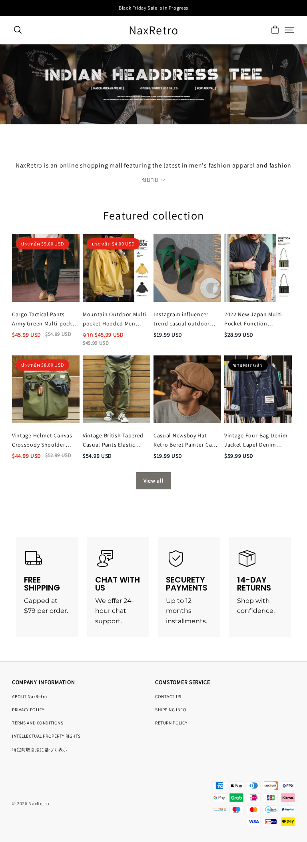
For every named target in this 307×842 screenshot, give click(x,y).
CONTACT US (168, 696)
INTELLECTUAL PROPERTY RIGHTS (46, 736)
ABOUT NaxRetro (29, 696)
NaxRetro (154, 30)
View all (154, 480)
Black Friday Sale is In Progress (153, 7)
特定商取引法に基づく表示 (40, 749)
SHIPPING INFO (170, 709)
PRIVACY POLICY (28, 709)
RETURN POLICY (171, 723)
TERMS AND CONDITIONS (37, 723)
